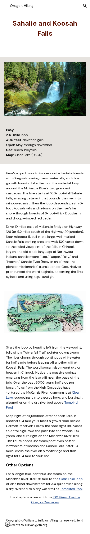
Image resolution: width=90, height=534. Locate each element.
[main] (45, 28)
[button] (5, 5)
